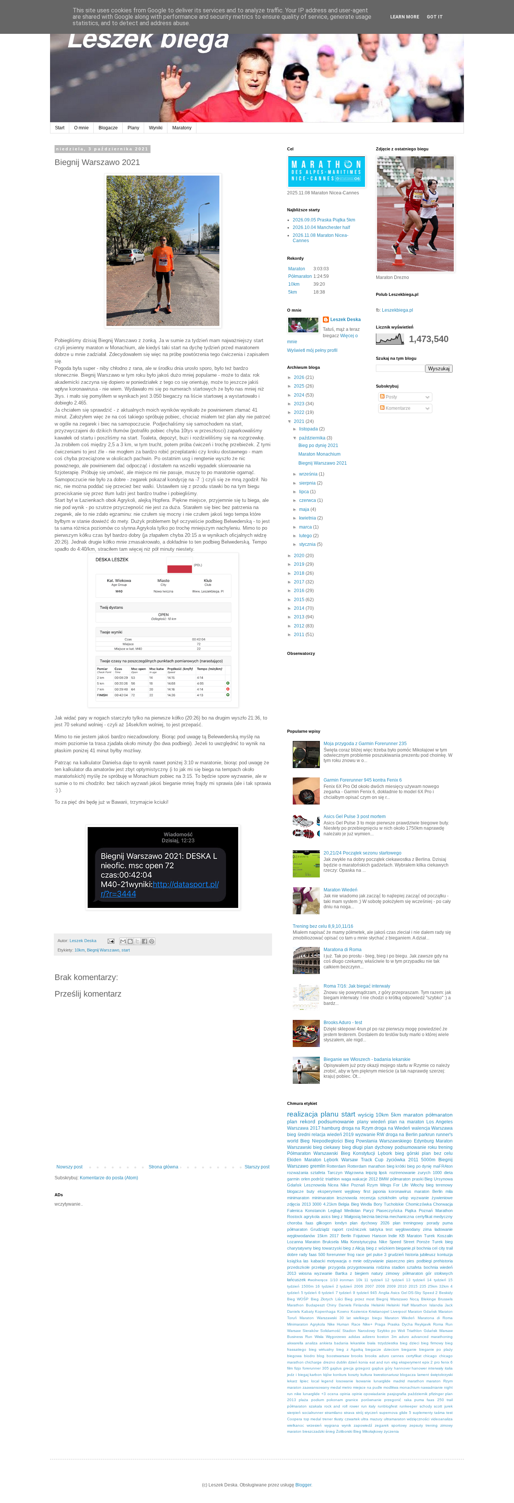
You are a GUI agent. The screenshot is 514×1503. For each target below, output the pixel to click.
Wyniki (156, 127)
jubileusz (428, 1254)
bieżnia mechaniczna (395, 1216)
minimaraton (298, 1197)
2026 (300, 377)
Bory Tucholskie (389, 1204)
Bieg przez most (359, 1299)
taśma (439, 1413)
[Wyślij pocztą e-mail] (123, 941)
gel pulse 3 (376, 1254)
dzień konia (358, 1362)
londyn (341, 1223)
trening (445, 1147)
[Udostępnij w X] (137, 941)
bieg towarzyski (327, 1248)
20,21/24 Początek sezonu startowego (362, 853)
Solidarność (330, 1331)
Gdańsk (294, 1185)
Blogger (303, 1485)
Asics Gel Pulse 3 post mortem (355, 816)
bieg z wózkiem (380, 1248)
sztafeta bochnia (422, 1267)
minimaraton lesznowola (334, 1197)
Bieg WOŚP (298, 1299)
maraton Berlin (428, 1191)
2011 (300, 634)
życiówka (395, 1159)
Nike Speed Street (396, 1241)
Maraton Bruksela (322, 1241)
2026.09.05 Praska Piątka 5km (324, 220)
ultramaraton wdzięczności (407, 1419)
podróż (317, 1179)
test (389, 1229)
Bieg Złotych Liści (327, 1299)
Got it (435, 17)
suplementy (423, 1413)
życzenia (391, 1431)
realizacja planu (313, 1114)
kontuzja (445, 1254)
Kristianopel (379, 1311)
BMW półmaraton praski (401, 1179)
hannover (402, 1368)
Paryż (368, 1210)
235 (423, 1286)
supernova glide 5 (395, 1413)
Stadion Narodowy (358, 1331)
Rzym (372, 1185)
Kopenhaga (325, 1311)
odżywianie (373, 1261)
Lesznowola (315, 1185)
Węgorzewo (336, 1337)
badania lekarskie (349, 1343)
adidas (354, 1337)
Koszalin (445, 1235)
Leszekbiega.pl (397, 310)
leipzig (371, 1172)
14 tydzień (436, 1280)
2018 (300, 573)
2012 (300, 626)
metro (347, 1387)
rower (354, 1406)
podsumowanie (336, 1121)
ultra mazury (371, 1419)
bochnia (424, 1248)
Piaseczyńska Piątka (396, 1210)
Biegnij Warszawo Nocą (397, 1299)
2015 (300, 599)
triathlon (332, 1179)
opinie (357, 1394)
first (366, 1191)
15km (322, 1235)
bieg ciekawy (326, 1147)
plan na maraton (406, 1121)
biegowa (294, 1356)
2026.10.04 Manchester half (321, 227)
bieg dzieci (409, 1343)
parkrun (427, 1134)
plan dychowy (378, 1147)
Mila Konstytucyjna (358, 1241)
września (309, 474)
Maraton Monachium (319, 454)
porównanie (371, 1400)
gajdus (336, 1368)
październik (417, 1394)
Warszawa (442, 1128)
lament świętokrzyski (435, 1375)
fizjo (297, 1368)
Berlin (346, 1235)
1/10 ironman (342, 1280)
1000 (437, 1172)
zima (427, 1229)
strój (359, 1413)
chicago (430, 1356)
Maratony (182, 127)
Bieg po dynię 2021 (318, 445)
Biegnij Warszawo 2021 (322, 463)
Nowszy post (69, 1167)
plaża (303, 1400)
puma (448, 1223)
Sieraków (310, 1331)
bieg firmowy (432, 1343)
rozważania (297, 1172)
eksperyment (410, 1362)
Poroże (423, 1241)
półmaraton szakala (304, 1406)
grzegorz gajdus (369, 1368)
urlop (403, 1197)
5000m (428, 1159)
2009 (391, 1286)
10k (359, 1280)
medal (335, 1387)
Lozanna (295, 1241)
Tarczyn (334, 1172)
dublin (341, 1362)
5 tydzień (309, 1293)
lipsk (383, 1172)
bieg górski (407, 1153)
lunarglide (382, 1381)
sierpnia (308, 483)
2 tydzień (344, 1286)
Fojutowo (361, 1235)
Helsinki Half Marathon (406, 1305)
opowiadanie (374, 1394)
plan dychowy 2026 (369, 1223)
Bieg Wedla (361, 1204)
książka (294, 1261)
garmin (293, 1179)
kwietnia (308, 518)
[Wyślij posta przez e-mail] (111, 940)
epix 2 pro (431, 1362)
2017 (300, 582)
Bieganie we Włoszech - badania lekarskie (367, 1059)
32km (444, 1286)
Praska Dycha (400, 1324)
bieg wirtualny (321, 1349)
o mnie (355, 1261)
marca (306, 527)
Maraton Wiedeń (340, 889)
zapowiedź (363, 1425)
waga (346, 1179)
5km (292, 292)
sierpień (294, 1413)
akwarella (295, 1343)
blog (320, 1356)
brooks (357, 1356)
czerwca (308, 500)
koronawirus (400, 1191)
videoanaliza (442, 1419)
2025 (300, 386)
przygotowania (360, 1267)
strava (349, 1413)
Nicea (333, 1185)
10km (80, 950)
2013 (300, 617)
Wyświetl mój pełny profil (312, 350)
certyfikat (413, 1356)
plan (292, 1121)
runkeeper (408, 1406)
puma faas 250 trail (433, 1400)
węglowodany (407, 1229)
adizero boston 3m (379, 1337)
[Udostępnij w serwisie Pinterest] (151, 941)
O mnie (81, 127)
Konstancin (315, 1210)
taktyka (376, 1229)
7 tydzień (344, 1293)
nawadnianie (432, 1387)
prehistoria (443, 1261)
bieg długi (352, 1147)
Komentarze (398, 408)
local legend (322, 1381)
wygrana (331, 1425)
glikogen (324, 1223)
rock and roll (336, 1406)
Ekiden (294, 1159)
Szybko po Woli (391, 1331)
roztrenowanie (402, 1172)
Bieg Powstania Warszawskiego (378, 1141)
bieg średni (298, 1134)
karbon (316, 1375)
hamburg (331, 1128)
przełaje (319, 1267)
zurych (424, 1172)
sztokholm (387, 1197)
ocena (332, 1394)
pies (410, 1261)
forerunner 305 (316, 1368)
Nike (345, 1185)
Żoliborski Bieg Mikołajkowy (359, 1431)
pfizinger (436, 1394)
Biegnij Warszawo (103, 950)
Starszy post (257, 1167)
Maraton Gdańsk (422, 1311)
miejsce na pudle (367, 1387)
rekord (307, 1121)
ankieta (325, 1343)
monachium (410, 1387)
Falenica (295, 1210)
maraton (413, 1115)
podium (317, 1400)
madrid (399, 1381)
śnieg (330, 1431)
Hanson (379, 1235)
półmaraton (439, 1115)
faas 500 (317, 1254)
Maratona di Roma (343, 949)
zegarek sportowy (391, 1425)
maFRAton (443, 1166)
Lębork (385, 1153)
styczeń (371, 1413)
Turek (437, 1241)
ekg (394, 1362)
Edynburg (424, 1141)
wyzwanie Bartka (330, 1273)
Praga (380, 1324)
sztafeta (317, 1172)
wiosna (305, 1273)
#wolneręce (318, 1280)
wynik (346, 1425)
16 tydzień (324, 1286)
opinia (345, 1394)
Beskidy (446, 1293)
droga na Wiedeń (392, 1128)
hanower (419, 1368)
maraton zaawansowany (308, 1387)
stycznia (308, 544)
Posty (391, 397)
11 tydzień (373, 1280)
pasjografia (396, 1394)
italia (449, 1368)
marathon (416, 1381)
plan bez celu (437, 1153)
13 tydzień (415, 1280)
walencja (421, 1128)
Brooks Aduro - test (343, 1022)
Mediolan (352, 1210)
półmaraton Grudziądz (308, 1229)
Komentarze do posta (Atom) (109, 1177)
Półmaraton (300, 276)
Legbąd (335, 1210)
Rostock (295, 1216)
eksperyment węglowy (339, 1191)
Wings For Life (394, 1185)
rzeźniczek (356, 1229)
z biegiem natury (366, 1273)
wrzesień (314, 1425)
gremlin (317, 1166)
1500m (307, 1286)
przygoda (336, 1267)
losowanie (344, 1381)
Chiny (331, 1305)
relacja (318, 1134)
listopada (309, 429)
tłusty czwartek (347, 1419)
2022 (300, 412)
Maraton (296, 268)
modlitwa (390, 1387)
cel (434, 1248)
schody (426, 1406)
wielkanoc (295, 1425)
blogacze (295, 1191)
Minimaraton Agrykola (306, 1324)
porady (433, 1223)
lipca (304, 491)
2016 (300, 590)
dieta (448, 1172)
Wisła (319, 1337)
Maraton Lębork (321, 1159)
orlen (305, 1179)
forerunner (336, 1254)
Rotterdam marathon (366, 1166)
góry (388, 1368)
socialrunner (312, 1413)
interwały (435, 1368)
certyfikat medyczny (434, 1216)
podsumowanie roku (416, 1147)
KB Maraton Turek (417, 1235)
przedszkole (298, 1267)
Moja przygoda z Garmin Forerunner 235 (365, 743)
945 (373, 1293)
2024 (300, 395)
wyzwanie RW (370, 1134)
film (290, 1368)
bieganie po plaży (436, 1349)
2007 (369, 1286)
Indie (392, 1235)
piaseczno (395, 1261)
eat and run (380, 1362)
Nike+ (368, 1324)
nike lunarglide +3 (310, 1394)
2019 (300, 564)
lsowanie (363, 1381)
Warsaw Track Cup (362, 1159)
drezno (329, 1362)
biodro (309, 1356)
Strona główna (163, 1167)
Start (59, 127)
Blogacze (108, 127)
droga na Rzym (357, 1128)
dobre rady (297, 1254)
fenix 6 (447, 1362)
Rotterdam (336, 1166)
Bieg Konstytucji (358, 1153)
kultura (366, 1375)
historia (411, 1254)
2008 (380, 1286)
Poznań (358, 1185)
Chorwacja (443, 1204)
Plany (133, 127)
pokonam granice (342, 1400)
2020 (300, 555)
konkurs (340, 1375)
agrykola (311, 1216)
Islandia (436, 1305)
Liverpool (398, 1311)
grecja (348, 1368)
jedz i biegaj (298, 1375)
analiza (311, 1343)
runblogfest (387, 1406)
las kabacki (314, 1261)
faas (309, 1223)
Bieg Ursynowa (438, 1179)
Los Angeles (439, 1121)
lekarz (292, 1381)
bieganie (409, 1349)
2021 (300, 421)
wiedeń (378, 1121)
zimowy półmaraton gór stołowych (419, 1273)
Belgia (343, 1204)
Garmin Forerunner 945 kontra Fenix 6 (363, 780)
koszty (353, 1375)
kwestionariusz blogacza (395, 1375)
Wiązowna (354, 1172)
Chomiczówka (419, 1204)
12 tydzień (394, 1280)
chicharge (313, 1362)
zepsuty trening (423, 1425)
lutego (306, 535)
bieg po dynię (419, 1166)
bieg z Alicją (354, 1248)
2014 (300, 608)
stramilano (333, 1413)
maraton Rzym (439, 1381)
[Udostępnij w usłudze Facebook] (144, 941)
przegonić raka (397, 1400)
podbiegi (424, 1261)
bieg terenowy (439, 1185)
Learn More (404, 17)
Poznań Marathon (436, 1210)
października (313, 438)
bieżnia (368, 1216)
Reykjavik (423, 1324)
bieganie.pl (405, 1248)
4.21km (330, 1204)
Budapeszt (315, 1305)
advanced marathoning (432, 1337)
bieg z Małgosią (346, 1216)
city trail (446, 1248)
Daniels (345, 1305)
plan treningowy (408, 1223)
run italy (368, 1406)
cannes (397, 1356)
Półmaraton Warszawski (312, 1153)
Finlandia (361, 1305)
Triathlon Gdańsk (422, 1331)
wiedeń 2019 (340, 1134)
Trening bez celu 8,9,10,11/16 (323, 926)
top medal (312, 1419)
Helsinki (378, 1305)
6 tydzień (326, 1293)
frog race (355, 1254)
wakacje (359, 1179)
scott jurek (443, 1406)
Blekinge (428, 1299)
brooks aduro (377, 1356)
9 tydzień (361, 1293)
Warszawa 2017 (304, 1128)
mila (449, 1191)
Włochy (417, 1185)
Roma (438, 1324)
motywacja (337, 1261)
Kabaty (307, 1311)
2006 (358, 1286)
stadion (398, 1267)
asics (326, 1216)
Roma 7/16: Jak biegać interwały (357, 986)
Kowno (343, 1311)
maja (304, 509)
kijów (327, 1375)
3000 (316, 1204)
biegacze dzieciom (382, 1349)
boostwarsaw (338, 1356)
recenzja (368, 1197)
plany (362, 1121)
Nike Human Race (344, 1324)
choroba (294, 1223)
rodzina (383, 1267)
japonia (379, 1191)
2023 (300, 403)
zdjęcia (293, 1204)
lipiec (304, 1381)
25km (432, 1286)
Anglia (384, 1293)
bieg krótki (396, 1166)
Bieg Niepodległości (321, 1141)
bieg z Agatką (349, 1349)
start (126, 950)
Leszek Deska (345, 319)
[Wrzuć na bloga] (130, 941)
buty (311, 1191)
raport (337, 1229)
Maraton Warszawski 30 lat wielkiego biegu (341, 1318)
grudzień (396, 1254)
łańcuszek (296, 1279)
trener (327, 1419)
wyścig (366, 1115)
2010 (402, 1286)
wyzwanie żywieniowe (432, 1197)
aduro (404, 1337)
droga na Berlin (402, 1134)
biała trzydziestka (382, 1343)
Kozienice (359, 1311)
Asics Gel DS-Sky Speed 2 (414, 1293)
